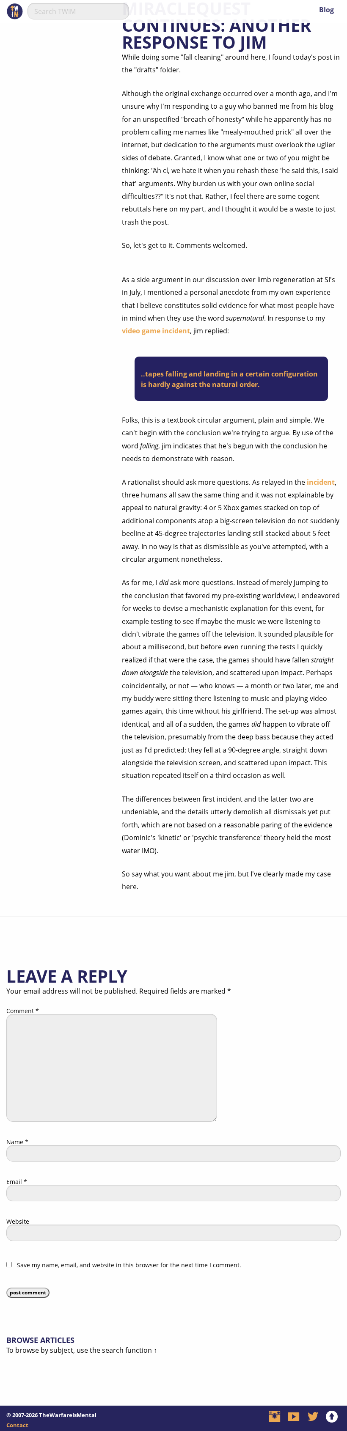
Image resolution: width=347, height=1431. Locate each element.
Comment (22, 1011)
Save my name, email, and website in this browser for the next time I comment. (129, 1265)
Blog (326, 9)
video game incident (156, 330)
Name (17, 1142)
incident (321, 482)
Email (16, 1182)
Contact (17, 1425)
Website (17, 1222)
